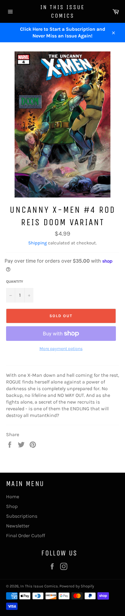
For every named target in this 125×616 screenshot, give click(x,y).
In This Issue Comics (62, 11)
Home (12, 496)
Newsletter (17, 526)
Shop (12, 506)
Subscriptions (21, 516)
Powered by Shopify (76, 586)
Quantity (14, 281)
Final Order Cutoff (25, 535)
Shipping (37, 243)
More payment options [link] (61, 348)
